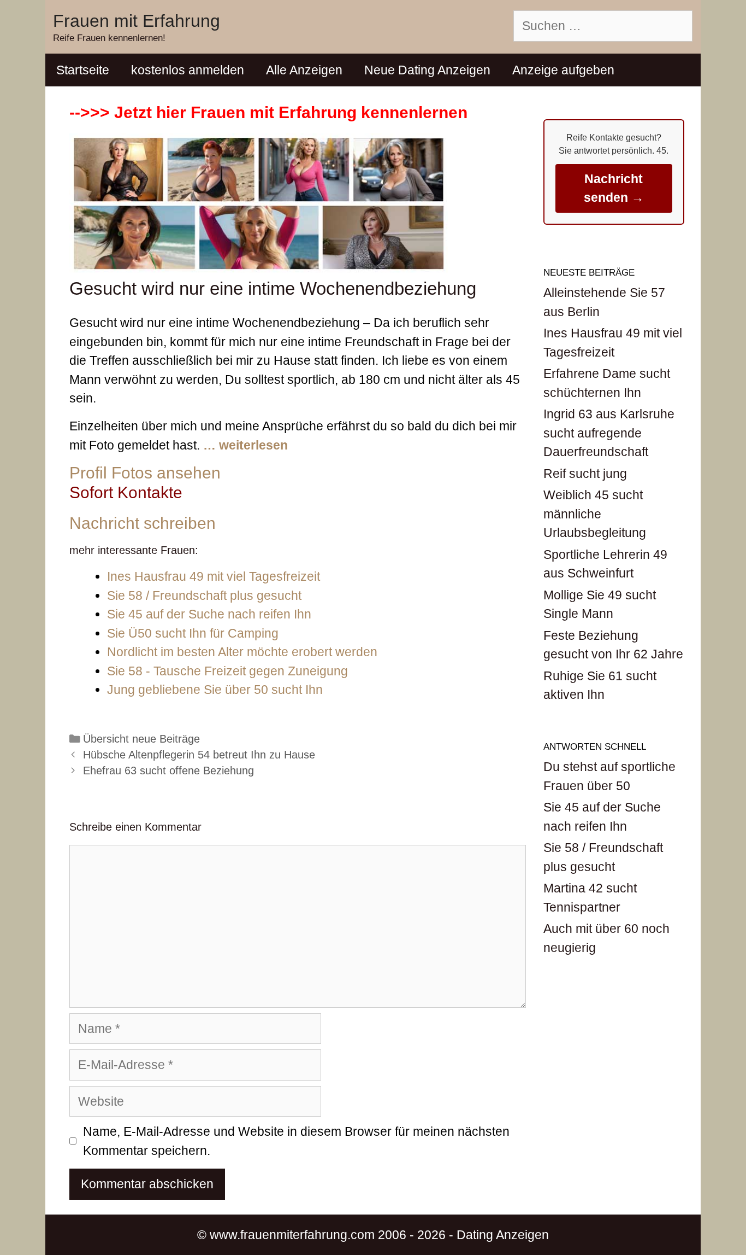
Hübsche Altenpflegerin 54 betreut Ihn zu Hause (199, 755)
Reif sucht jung (585, 473)
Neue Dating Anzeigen (427, 70)
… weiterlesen (245, 445)
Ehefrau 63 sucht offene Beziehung (168, 770)
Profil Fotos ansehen (145, 473)
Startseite (82, 70)
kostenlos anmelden (187, 70)
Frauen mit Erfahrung (136, 21)
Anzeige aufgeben (563, 70)
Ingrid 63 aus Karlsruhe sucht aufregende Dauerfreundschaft (608, 433)
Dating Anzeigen (503, 1235)
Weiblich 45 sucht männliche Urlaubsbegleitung (594, 514)
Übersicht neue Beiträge (141, 739)
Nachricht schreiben (142, 523)
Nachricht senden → (614, 188)
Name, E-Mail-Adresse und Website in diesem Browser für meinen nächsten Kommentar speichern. (296, 1141)
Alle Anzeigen (304, 70)
